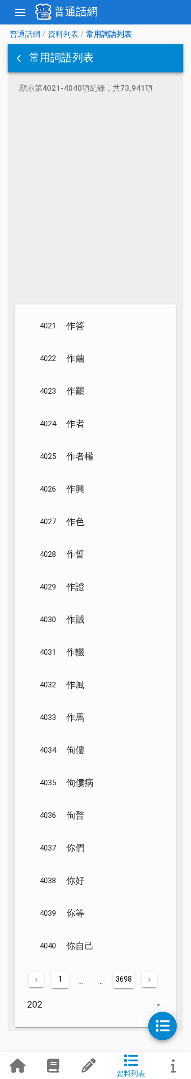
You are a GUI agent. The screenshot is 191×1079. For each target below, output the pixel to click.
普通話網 (25, 34)
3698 (124, 979)
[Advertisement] (95, 200)
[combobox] (95, 1009)
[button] (20, 58)
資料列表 (63, 34)
